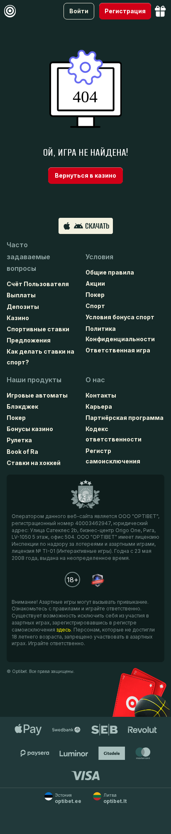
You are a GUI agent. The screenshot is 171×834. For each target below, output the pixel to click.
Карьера (99, 406)
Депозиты (23, 306)
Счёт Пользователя (38, 283)
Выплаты (21, 295)
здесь (63, 630)
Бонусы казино (30, 428)
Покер (95, 294)
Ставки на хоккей (34, 462)
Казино (18, 317)
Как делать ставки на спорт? (40, 356)
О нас (95, 380)
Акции (95, 283)
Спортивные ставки (38, 329)
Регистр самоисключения (113, 456)
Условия (99, 257)
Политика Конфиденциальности (120, 333)
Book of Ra (22, 451)
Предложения (29, 340)
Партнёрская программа (125, 417)
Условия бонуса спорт (120, 317)
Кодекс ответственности (114, 434)
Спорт (95, 305)
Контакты (101, 395)
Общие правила (110, 272)
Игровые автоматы (37, 395)
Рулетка (19, 440)
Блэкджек (22, 406)
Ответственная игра (118, 350)
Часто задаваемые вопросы (28, 257)
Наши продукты (34, 380)
